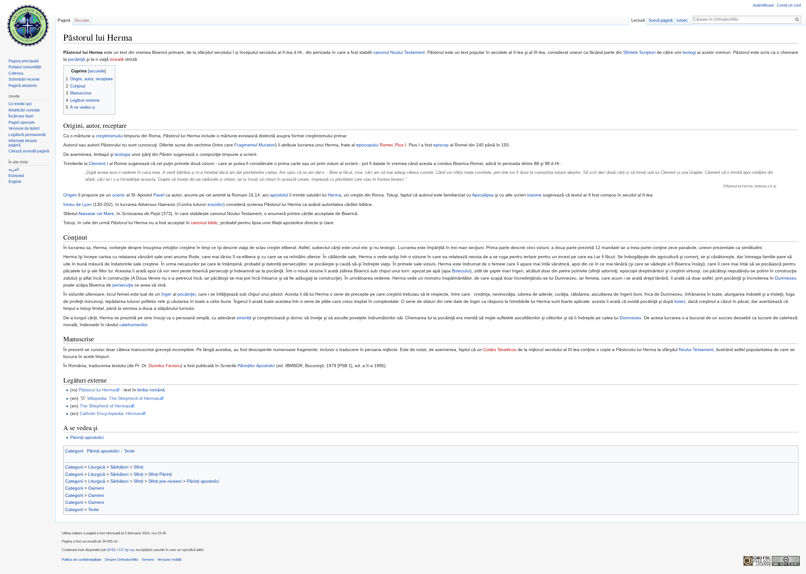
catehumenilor (133, 324)
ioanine (534, 194)
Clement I (98, 163)
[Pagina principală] (28, 25)
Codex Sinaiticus (499, 349)
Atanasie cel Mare (96, 213)
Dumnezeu (786, 278)
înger (166, 294)
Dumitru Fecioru (165, 365)
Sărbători (119, 466)
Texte (129, 450)
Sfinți (138, 466)
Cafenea (16, 73)
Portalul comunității (25, 67)
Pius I (400, 144)
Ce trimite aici (20, 104)
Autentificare (763, 5)
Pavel (158, 194)
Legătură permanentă (27, 135)
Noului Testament (407, 52)
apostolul (279, 194)
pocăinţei (187, 294)
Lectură (638, 20)
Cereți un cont (789, 5)
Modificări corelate (24, 110)
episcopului (367, 144)
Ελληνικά (16, 175)
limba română (151, 389)
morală (117, 59)
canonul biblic (204, 222)
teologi (689, 52)
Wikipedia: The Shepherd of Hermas (123, 398)
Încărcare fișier (21, 116)
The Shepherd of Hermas (105, 405)
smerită (243, 317)
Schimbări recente (24, 79)
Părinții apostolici (87, 437)
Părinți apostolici (103, 450)
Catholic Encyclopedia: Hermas (111, 413)
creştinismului (109, 135)
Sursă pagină (661, 20)
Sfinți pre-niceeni (165, 481)
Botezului (461, 270)
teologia (122, 154)
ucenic (118, 194)
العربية (14, 169)
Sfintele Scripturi (639, 52)
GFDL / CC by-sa (120, 550)
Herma (334, 194)
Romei (386, 144)
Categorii (74, 450)
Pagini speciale (22, 122)
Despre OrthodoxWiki (121, 559)
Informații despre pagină (23, 143)
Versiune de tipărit (24, 128)
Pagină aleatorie (23, 85)
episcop (441, 144)
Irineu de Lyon (77, 204)
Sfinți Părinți (160, 474)
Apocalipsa (483, 194)
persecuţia (122, 284)
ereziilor (215, 204)
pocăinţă (76, 59)
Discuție (81, 20)
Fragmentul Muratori (254, 144)
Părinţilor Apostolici (256, 365)
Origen (70, 194)
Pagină (64, 20)
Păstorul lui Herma (97, 389)
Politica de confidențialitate (81, 559)
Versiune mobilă (169, 559)
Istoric (682, 20)
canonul (381, 52)
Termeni (147, 559)
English (15, 181)
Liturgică (96, 466)
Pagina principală (24, 61)
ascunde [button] (97, 71)
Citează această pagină (29, 151)
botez (679, 301)
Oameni (96, 488)
